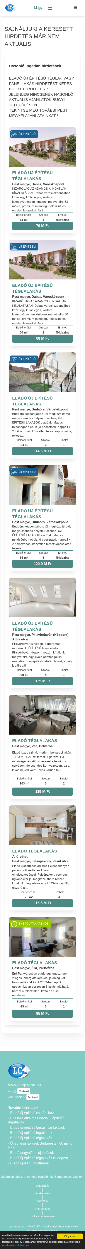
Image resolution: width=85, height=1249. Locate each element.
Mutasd (24, 1091)
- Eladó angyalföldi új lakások (31, 1153)
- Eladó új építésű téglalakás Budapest (38, 1158)
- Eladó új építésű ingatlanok (30, 1133)
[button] (43, 8)
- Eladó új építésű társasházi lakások (36, 1127)
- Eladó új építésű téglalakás (30, 1138)
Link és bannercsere (43, 1216)
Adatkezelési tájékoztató (15, 1245)
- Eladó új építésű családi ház (31, 1113)
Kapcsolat (42, 1201)
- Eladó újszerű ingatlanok (28, 1163)
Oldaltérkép (42, 1185)
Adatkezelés (42, 1193)
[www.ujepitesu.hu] (10, 8)
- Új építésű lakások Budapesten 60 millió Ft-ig (40, 1145)
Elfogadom (69, 1236)
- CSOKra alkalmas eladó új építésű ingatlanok (36, 1120)
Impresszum (42, 1208)
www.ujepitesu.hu (24, 1085)
